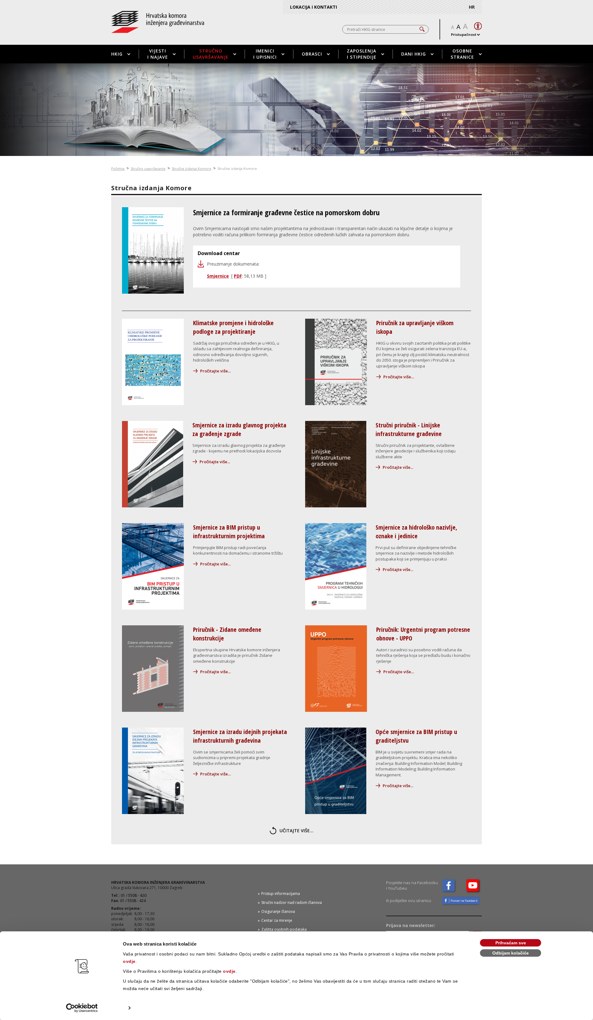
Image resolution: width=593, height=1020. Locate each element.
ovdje (129, 961)
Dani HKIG (413, 54)
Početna (117, 168)
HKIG (117, 54)
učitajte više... (296, 830)
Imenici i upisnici (265, 54)
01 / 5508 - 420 (133, 895)
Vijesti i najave (157, 54)
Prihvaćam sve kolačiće (510, 943)
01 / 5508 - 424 (133, 900)
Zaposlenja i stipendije (361, 54)
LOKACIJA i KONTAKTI (313, 7)
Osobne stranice (462, 54)
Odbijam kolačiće (510, 953)
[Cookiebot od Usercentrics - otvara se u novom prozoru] (82, 1008)
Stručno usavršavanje (211, 54)
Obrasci (312, 54)
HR (472, 7)
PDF (238, 276)
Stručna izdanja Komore (191, 168)
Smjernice (218, 276)
